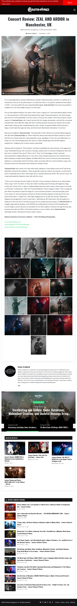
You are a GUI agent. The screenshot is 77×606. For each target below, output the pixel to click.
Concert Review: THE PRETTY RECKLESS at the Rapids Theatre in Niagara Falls (62, 459)
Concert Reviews (38, 402)
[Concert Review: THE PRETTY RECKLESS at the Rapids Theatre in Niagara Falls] (62, 448)
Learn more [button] (6, 4)
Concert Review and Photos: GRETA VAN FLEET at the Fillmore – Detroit (15, 482)
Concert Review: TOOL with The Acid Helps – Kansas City (37, 456)
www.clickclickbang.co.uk (13, 222)
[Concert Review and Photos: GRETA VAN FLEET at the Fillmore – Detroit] (15, 472)
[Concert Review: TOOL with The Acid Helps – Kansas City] (38, 447)
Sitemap (72, 602)
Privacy (63, 602)
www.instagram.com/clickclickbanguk (17, 224)
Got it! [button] (70, 3)
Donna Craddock (32, 33)
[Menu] (74, 10)
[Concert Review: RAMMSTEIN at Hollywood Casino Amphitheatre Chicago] (15, 448)
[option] (38, 412)
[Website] (19, 385)
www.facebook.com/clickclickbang (16, 227)
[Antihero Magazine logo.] (38, 10)
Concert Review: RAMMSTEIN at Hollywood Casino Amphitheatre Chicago (14, 459)
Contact (57, 602)
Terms (67, 602)
